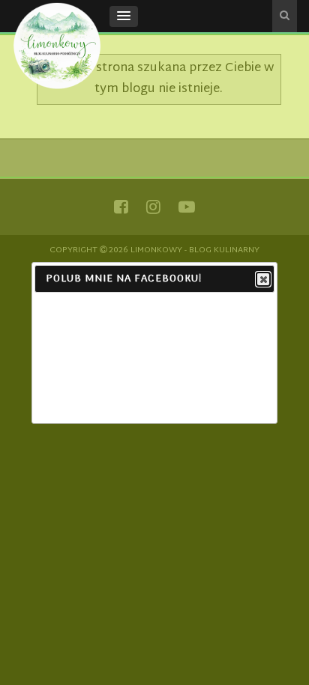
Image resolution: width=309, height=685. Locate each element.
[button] (124, 16)
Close (263, 279)
